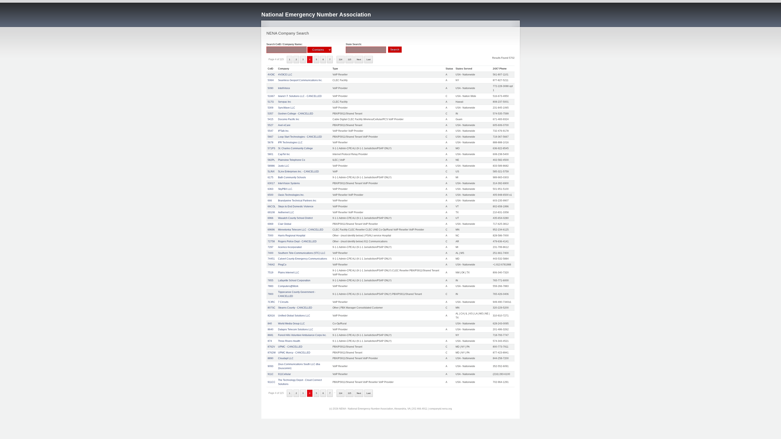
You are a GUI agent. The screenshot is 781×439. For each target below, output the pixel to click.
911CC (271, 382)
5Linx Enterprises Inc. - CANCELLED (298, 171)
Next (359, 59)
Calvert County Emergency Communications (302, 258)
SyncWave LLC (286, 107)
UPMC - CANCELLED (290, 346)
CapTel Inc (284, 154)
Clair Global (284, 224)
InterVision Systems (289, 183)
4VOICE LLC (285, 74)
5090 (270, 88)
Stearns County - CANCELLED (295, 307)
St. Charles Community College (295, 148)
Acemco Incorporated (290, 247)
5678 (270, 142)
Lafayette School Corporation (294, 280)
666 (270, 200)
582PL (271, 160)
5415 (270, 119)
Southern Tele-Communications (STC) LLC (301, 253)
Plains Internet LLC (288, 272)
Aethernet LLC (286, 212)
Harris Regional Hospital (291, 235)
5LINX (271, 171)
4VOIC (271, 74)
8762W (272, 352)
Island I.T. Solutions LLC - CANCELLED (300, 96)
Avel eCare (284, 125)
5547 (270, 130)
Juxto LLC (283, 165)
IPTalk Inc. (283, 130)
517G (271, 101)
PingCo (282, 264)
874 (270, 341)
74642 (271, 264)
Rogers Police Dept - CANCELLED (297, 241)
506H (271, 80)
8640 (270, 329)
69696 (271, 229)
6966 (270, 218)
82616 (271, 315)
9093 (270, 366)
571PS (271, 148)
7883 (270, 286)
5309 (270, 107)
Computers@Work (288, 286)
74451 (271, 258)
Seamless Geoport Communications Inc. (300, 80)
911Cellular (284, 374)
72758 (271, 241)
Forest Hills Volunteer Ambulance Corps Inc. (302, 335)
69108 (271, 212)
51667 (271, 96)
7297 (270, 247)
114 (340, 59)
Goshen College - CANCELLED (295, 113)
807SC (271, 307)
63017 (271, 183)
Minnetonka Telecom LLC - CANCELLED (300, 229)
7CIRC (271, 302)
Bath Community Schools (292, 177)
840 (270, 323)
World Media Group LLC (291, 323)
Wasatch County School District (295, 218)
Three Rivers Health (289, 341)
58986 (271, 165)
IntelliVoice (284, 88)
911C (271, 374)
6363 (270, 189)
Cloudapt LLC (285, 358)
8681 (270, 335)
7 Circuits (283, 302)
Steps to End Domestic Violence (295, 206)
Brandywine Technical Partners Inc (297, 200)
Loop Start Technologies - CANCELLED (300, 136)
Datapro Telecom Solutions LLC (295, 329)
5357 (270, 113)
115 (349, 59)
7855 (270, 280)
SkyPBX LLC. (285, 189)
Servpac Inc (284, 101)
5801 (270, 154)
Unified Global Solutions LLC (294, 315)
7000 (270, 235)
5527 (270, 125)
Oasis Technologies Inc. (291, 194)
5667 (270, 136)
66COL (272, 206)
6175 (270, 177)
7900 (270, 294)
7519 (270, 272)
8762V (271, 346)
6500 (270, 194)
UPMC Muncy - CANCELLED (294, 352)
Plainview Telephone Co (291, 160)
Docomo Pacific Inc (288, 119)
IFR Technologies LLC (290, 142)
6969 (270, 224)
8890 (270, 358)
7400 (270, 253)
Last (369, 59)
